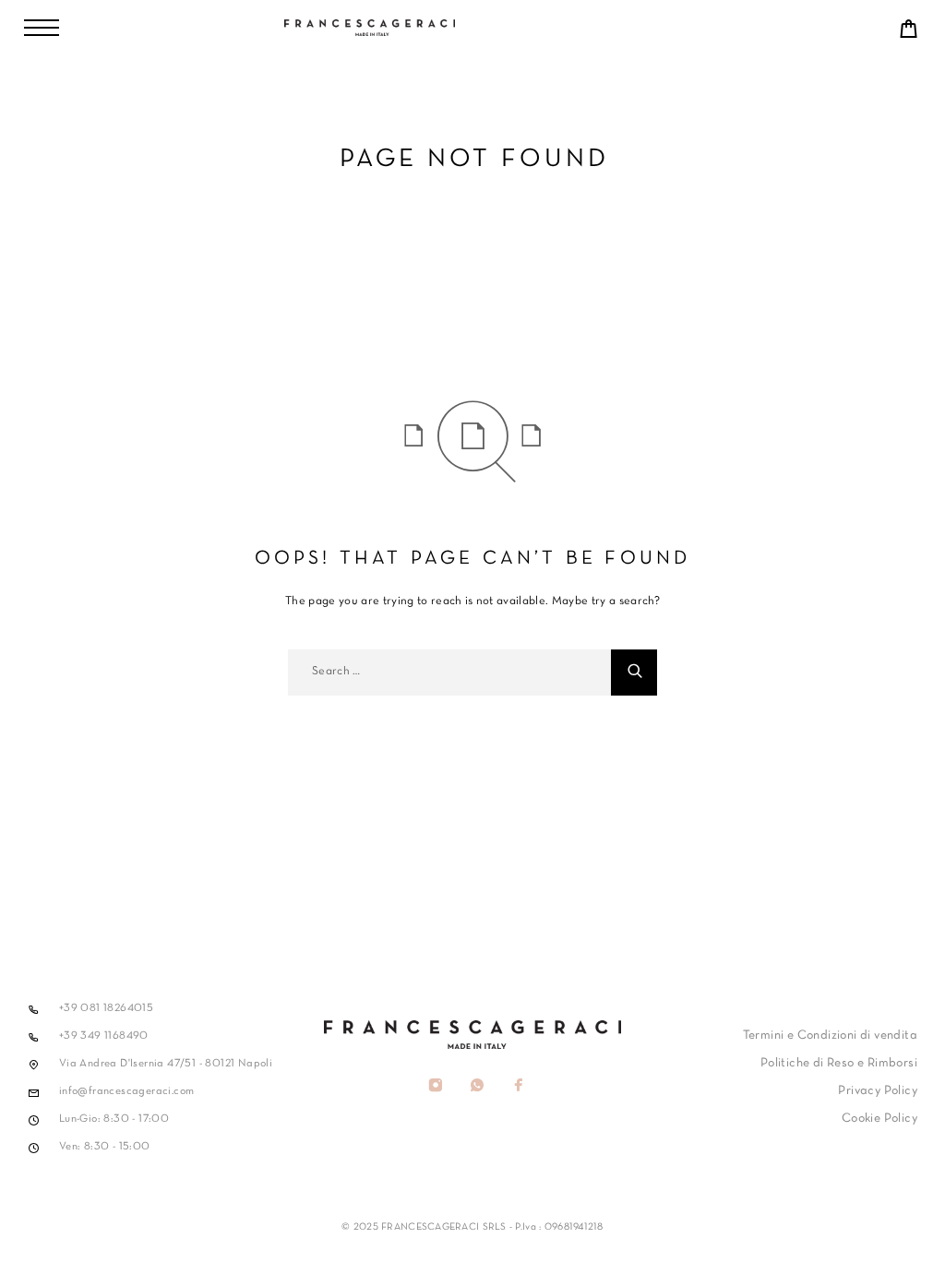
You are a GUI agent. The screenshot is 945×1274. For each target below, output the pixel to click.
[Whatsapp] (476, 1088)
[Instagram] (435, 1088)
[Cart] (909, 34)
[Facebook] (518, 1088)
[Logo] (472, 27)
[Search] (634, 672)
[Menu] (41, 27)
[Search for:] (449, 672)
